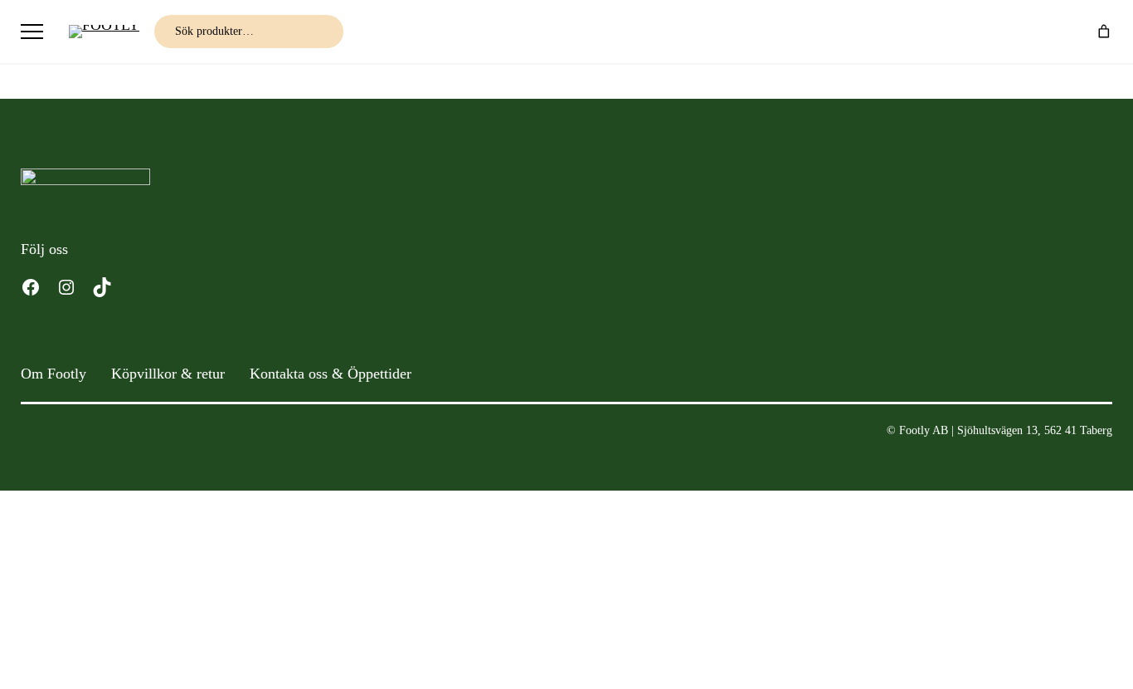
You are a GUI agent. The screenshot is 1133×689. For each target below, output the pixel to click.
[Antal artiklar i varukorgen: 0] (1104, 31)
